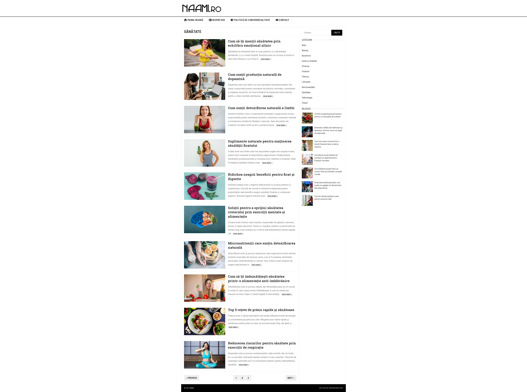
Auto (304, 45)
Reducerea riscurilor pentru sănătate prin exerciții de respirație (262, 345)
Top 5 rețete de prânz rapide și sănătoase (261, 310)
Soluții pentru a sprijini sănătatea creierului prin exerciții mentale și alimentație (256, 212)
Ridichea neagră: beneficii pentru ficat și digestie (261, 176)
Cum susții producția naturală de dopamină (254, 76)
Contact (283, 20)
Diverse (305, 66)
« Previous (191, 378)
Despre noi (218, 20)
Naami (192, 388)
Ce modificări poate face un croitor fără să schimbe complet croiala (328, 171)
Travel (305, 103)
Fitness (305, 76)
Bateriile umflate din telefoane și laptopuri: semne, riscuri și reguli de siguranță (328, 130)
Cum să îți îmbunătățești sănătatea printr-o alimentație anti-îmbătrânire (259, 278)
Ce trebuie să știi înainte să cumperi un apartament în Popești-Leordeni (325, 158)
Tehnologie (307, 97)
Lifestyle (306, 82)
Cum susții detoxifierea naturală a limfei (261, 108)
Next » (291, 378)
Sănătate (306, 92)
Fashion (305, 71)
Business (306, 55)
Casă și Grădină (309, 61)
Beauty (305, 50)
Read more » (266, 59)
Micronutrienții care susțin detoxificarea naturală (261, 245)
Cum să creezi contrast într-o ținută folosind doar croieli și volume (327, 144)
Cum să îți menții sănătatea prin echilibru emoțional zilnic (254, 43)
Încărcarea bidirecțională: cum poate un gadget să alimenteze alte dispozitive (327, 185)
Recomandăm (308, 87)
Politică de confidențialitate (251, 20)
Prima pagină (195, 20)
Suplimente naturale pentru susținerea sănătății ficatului (259, 143)
